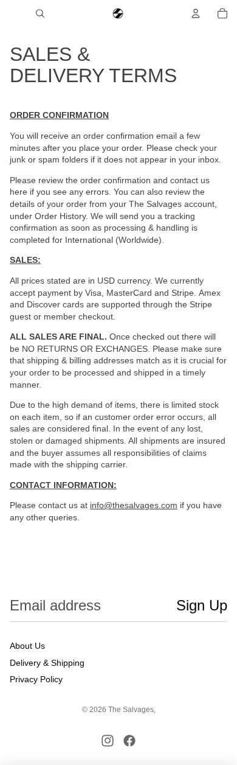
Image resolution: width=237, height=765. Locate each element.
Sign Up (201, 605)
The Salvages (131, 709)
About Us (27, 646)
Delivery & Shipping (47, 663)
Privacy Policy (36, 679)
